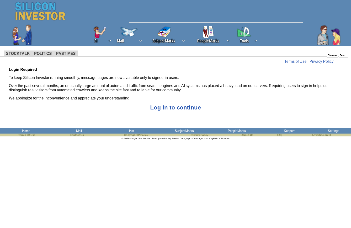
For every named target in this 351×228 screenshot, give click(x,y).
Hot (131, 131)
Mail (79, 131)
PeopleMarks (237, 131)
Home (26, 131)
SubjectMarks (184, 131)
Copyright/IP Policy (136, 135)
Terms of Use (295, 61)
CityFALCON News (219, 138)
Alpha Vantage (194, 138)
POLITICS (43, 54)
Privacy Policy (321, 61)
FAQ (279, 135)
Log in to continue (175, 107)
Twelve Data (178, 138)
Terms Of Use (26, 135)
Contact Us (77, 135)
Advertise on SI (321, 135)
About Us (247, 135)
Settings (333, 131)
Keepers (289, 131)
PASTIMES (66, 54)
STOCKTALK (18, 54)
